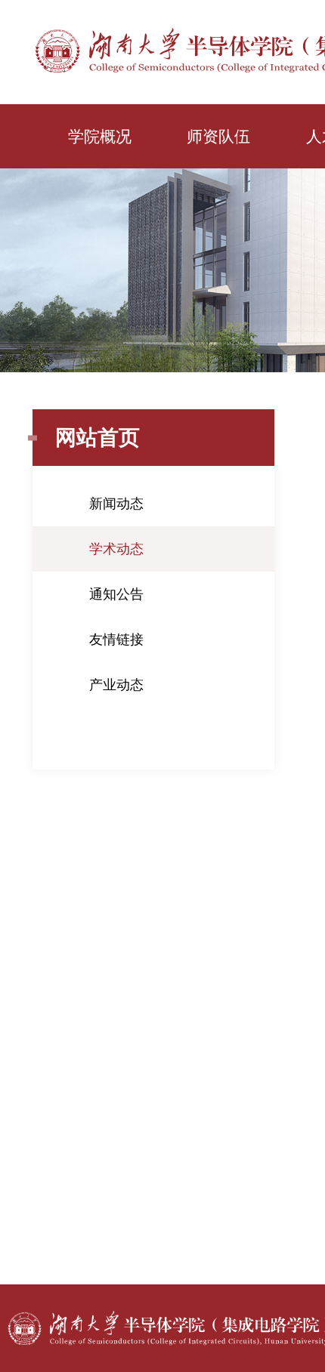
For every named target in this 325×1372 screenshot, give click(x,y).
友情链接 (116, 639)
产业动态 (116, 684)
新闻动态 (116, 503)
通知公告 (116, 594)
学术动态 (116, 549)
